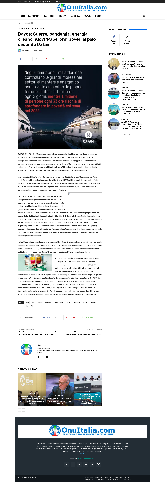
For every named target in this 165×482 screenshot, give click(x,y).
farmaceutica (59, 302)
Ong (32, 29)
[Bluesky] (98, 464)
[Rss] (92, 464)
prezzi (36, 306)
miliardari (77, 302)
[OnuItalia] (20, 50)
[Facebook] (38, 356)
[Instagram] (79, 464)
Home (20, 23)
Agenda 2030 (28, 23)
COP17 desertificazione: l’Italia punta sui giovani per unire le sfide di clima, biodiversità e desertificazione (88, 398)
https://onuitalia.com (43, 348)
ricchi (42, 306)
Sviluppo (39, 29)
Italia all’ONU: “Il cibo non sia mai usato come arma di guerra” (60, 401)
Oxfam (85, 302)
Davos (33, 302)
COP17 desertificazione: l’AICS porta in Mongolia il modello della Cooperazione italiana (32, 399)
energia (40, 302)
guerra (69, 302)
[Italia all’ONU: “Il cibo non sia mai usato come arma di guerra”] (60, 389)
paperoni (22, 306)
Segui (127, 35)
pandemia (93, 302)
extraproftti (49, 302)
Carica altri (126, 135)
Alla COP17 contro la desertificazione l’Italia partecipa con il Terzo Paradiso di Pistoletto (131, 125)
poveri (29, 306)
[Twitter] (73, 464)
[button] (144, 16)
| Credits (34, 477)
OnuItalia (28, 50)
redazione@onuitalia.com (86, 458)
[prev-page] (19, 410)
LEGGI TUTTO (82, 454)
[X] (42, 356)
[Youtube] (47, 356)
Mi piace (114, 35)
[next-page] (23, 410)
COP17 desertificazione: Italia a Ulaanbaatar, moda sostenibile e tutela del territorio (133, 110)
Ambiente (31, 393)
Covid (27, 302)
